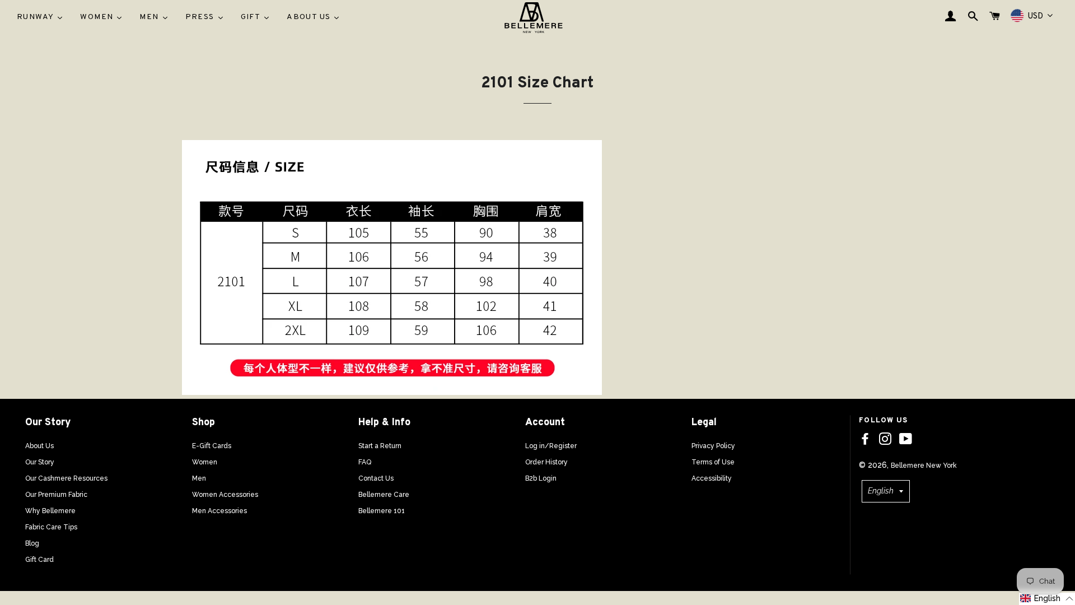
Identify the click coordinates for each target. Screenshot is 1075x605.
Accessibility (711, 478)
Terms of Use (713, 462)
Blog (32, 543)
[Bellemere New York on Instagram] (885, 439)
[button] (1047, 599)
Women (204, 462)
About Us (39, 446)
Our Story (39, 462)
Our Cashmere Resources (66, 478)
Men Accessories (219, 511)
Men (199, 478)
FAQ (364, 462)
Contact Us (376, 478)
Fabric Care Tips (51, 527)
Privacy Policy (713, 446)
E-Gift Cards (211, 446)
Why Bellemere (50, 511)
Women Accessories (225, 495)
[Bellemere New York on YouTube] (905, 439)
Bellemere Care (383, 495)
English (881, 490)
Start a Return (379, 446)
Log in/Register (551, 446)
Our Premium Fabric (56, 495)
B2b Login (541, 478)
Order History (546, 462)
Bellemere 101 (381, 511)
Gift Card (39, 560)
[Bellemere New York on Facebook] (865, 439)
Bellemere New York (924, 465)
